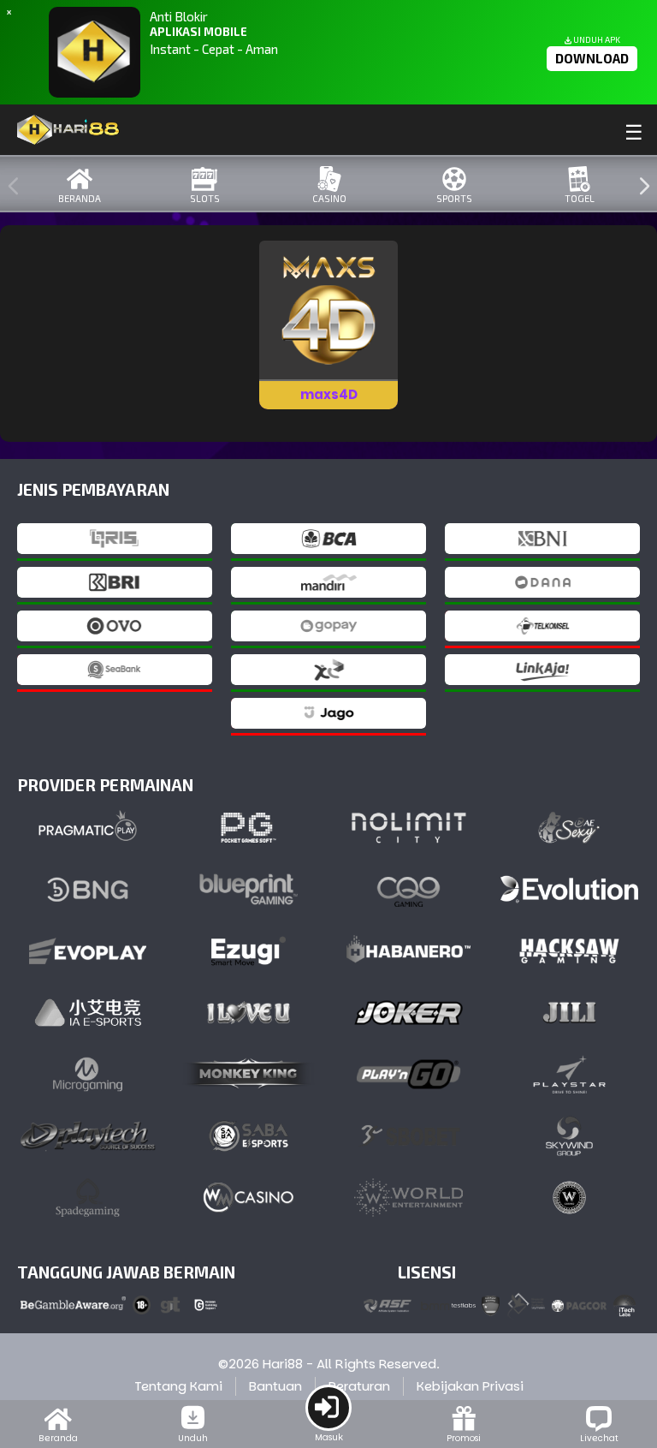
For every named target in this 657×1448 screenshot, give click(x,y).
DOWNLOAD (592, 58)
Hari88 (283, 1364)
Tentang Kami (178, 1386)
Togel (580, 198)
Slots (205, 198)
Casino (329, 198)
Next (639, 186)
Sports (454, 198)
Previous (9, 186)
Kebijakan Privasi (470, 1386)
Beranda (79, 198)
